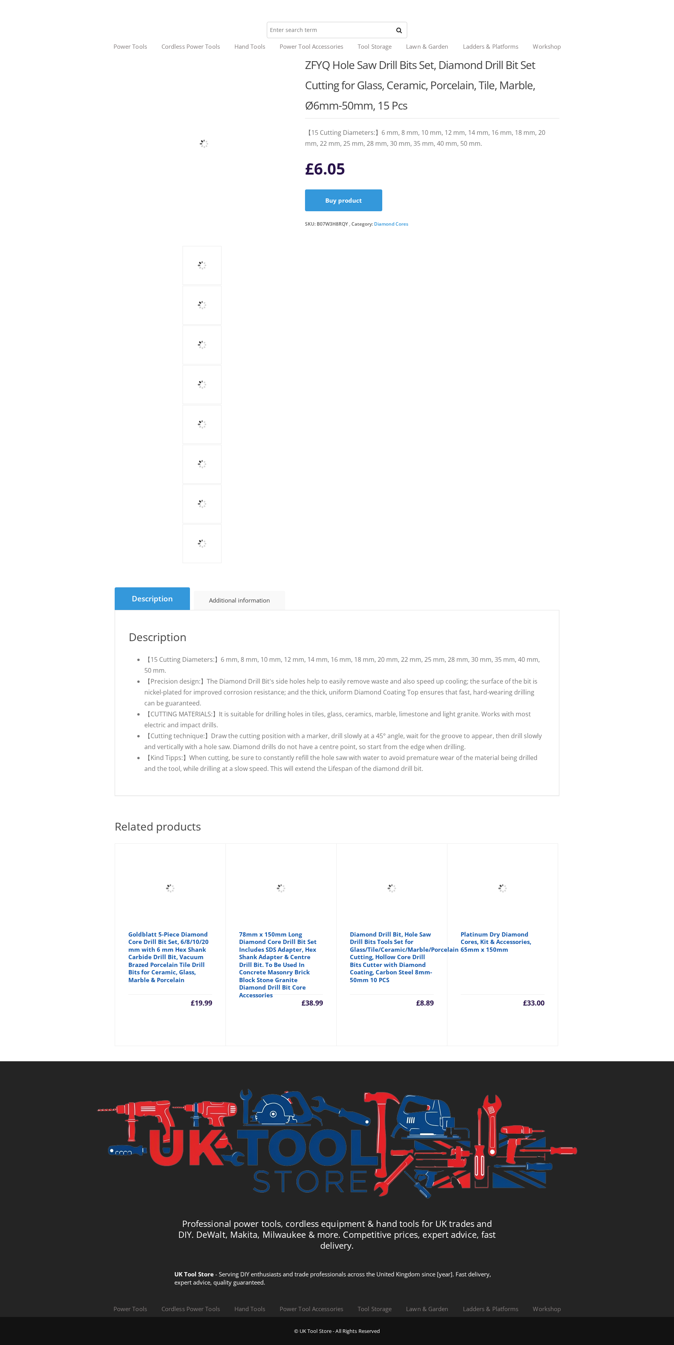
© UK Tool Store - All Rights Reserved (337, 1330)
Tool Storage (375, 46)
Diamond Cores (391, 224)
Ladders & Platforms (491, 46)
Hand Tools (249, 46)
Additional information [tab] (239, 600)
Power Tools (130, 46)
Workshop (547, 46)
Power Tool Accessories (311, 46)
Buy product (343, 200)
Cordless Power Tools (190, 46)
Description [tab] (152, 599)
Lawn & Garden (427, 46)
